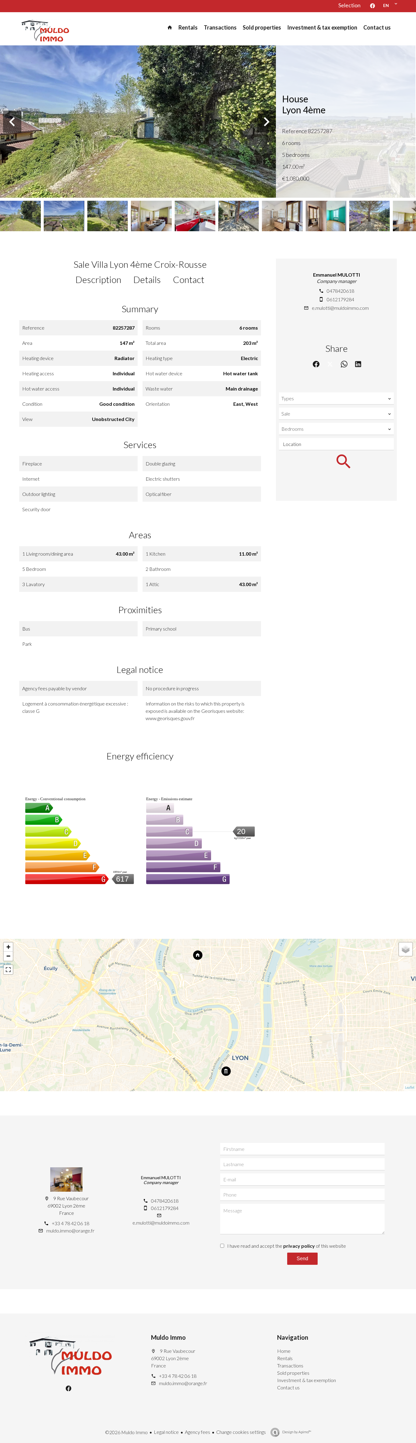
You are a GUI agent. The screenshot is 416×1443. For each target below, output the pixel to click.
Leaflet (409, 1087)
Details (147, 279)
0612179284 (340, 299)
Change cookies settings (241, 1432)
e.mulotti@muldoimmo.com (340, 308)
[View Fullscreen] (8, 969)
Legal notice (166, 1432)
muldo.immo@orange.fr (70, 1230)
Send (302, 1258)
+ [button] (8, 947)
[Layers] (405, 949)
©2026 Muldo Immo (126, 1432)
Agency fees (197, 1432)
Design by (296, 1432)
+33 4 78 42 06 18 (70, 1223)
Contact (188, 279)
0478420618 (340, 291)
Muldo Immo (168, 1337)
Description (98, 279)
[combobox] (336, 398)
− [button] (8, 956)
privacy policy (299, 1246)
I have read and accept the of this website (286, 1246)
